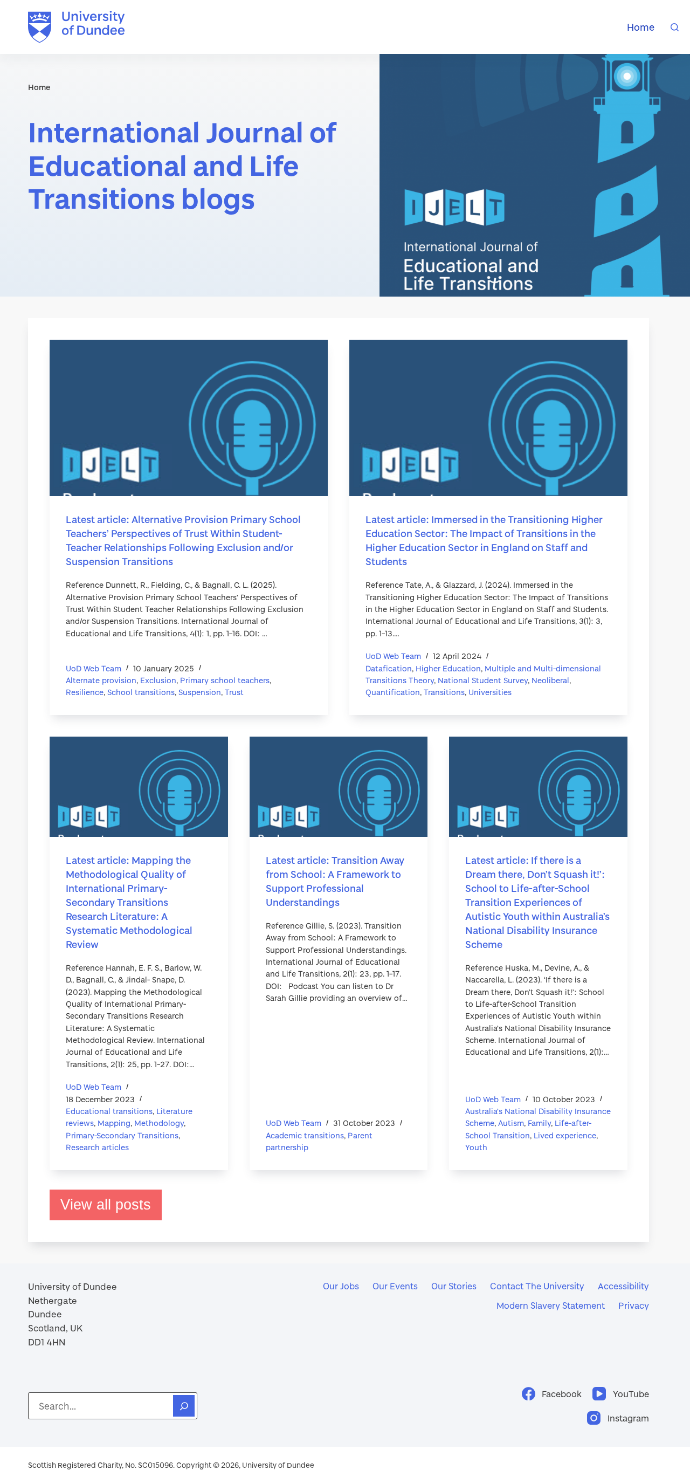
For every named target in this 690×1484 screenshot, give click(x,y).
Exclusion (158, 680)
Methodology (159, 1123)
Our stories (454, 1285)
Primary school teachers (225, 680)
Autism (511, 1123)
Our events (395, 1285)
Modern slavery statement (550, 1305)
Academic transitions (305, 1135)
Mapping (114, 1123)
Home (640, 26)
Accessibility (623, 1285)
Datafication (388, 668)
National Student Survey (483, 680)
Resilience (85, 692)
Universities (490, 692)
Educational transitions (109, 1111)
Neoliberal (550, 680)
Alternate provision (101, 680)
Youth (476, 1147)
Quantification (392, 692)
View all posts (105, 1205)
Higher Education (448, 668)
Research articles (97, 1147)
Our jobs (341, 1285)
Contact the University (537, 1285)
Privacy (633, 1305)
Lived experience (565, 1135)
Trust (234, 692)
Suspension (199, 692)
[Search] (675, 27)
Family (539, 1123)
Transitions (444, 692)
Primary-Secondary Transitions (122, 1135)
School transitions (141, 692)
